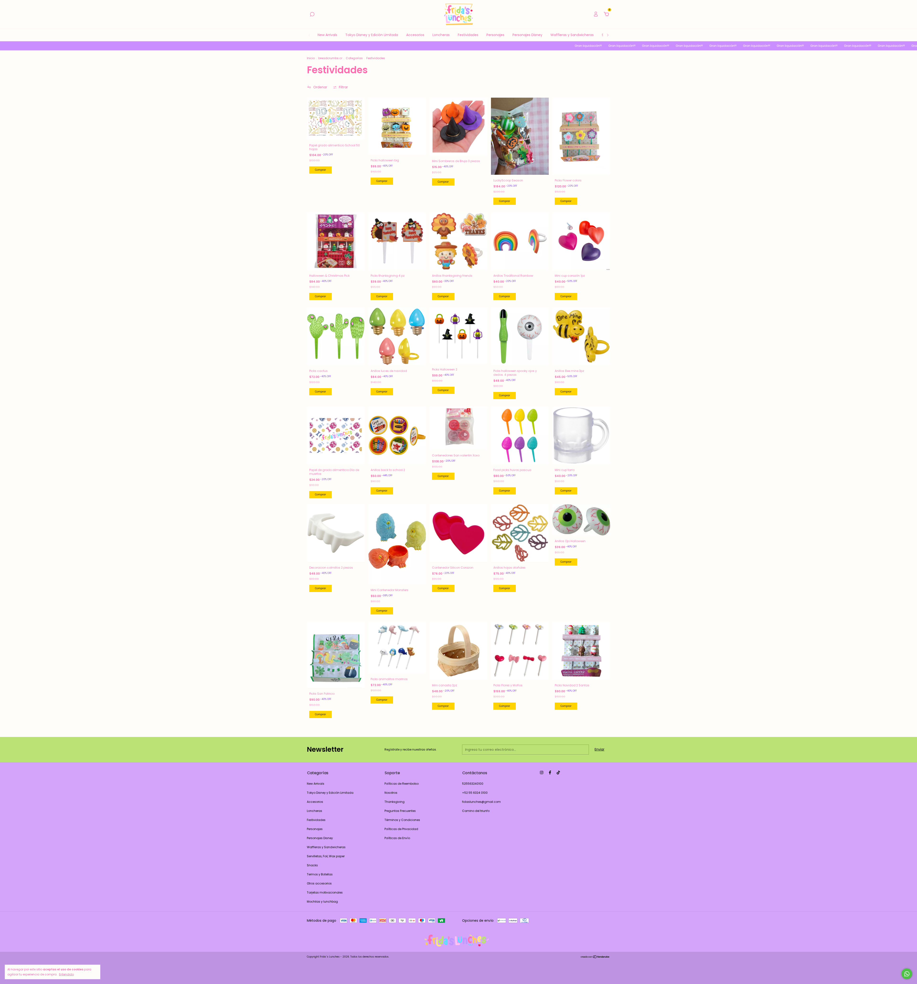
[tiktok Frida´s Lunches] (558, 772)
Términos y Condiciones (402, 820)
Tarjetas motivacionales (325, 892)
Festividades (468, 34)
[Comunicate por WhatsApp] (906, 973)
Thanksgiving (394, 802)
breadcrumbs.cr (330, 58)
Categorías (354, 58)
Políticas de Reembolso (401, 784)
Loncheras (441, 34)
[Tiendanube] (595, 957)
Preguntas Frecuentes (400, 811)
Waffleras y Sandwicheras (572, 34)
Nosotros (390, 793)
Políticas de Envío (397, 838)
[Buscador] (312, 14)
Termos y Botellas (320, 874)
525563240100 (472, 784)
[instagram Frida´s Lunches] (542, 772)
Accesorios (415, 34)
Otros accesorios (319, 883)
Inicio (311, 58)
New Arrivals (327, 34)
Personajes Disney (527, 34)
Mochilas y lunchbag (322, 901)
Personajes (495, 34)
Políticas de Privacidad (401, 829)
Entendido (66, 974)
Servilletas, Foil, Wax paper (326, 856)
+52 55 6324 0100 (475, 793)
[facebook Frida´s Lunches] (550, 772)
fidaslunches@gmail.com (481, 802)
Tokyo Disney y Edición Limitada (371, 34)
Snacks (312, 865)
